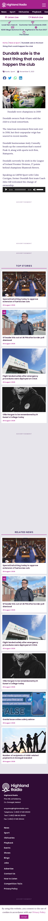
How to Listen (10, 878)
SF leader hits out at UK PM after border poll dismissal (23, 339)
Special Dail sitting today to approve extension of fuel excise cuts (20, 300)
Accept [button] (24, 917)
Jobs (6, 863)
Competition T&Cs (13, 883)
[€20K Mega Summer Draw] (12, 27)
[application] (24, 189)
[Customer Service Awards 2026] (32, 22)
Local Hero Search (9, 25)
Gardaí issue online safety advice (18, 719)
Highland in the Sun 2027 (36, 30)
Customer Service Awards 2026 (32, 25)
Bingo (7, 858)
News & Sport (14, 43)
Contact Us (9, 873)
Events (7, 848)
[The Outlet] (24, 32)
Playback (36, 12)
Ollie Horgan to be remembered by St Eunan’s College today (20, 416)
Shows (7, 853)
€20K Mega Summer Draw (12, 30)
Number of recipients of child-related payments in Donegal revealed (21, 756)
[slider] (40, 189)
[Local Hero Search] (9, 22)
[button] (5, 78)
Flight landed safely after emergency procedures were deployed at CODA (20, 377)
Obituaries (24, 12)
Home (5, 43)
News (4, 12)
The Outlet (24, 34)
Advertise (8, 868)
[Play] (6, 189)
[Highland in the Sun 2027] (36, 27)
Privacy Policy (10, 888)
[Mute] (34, 189)
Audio (7, 71)
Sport (12, 12)
